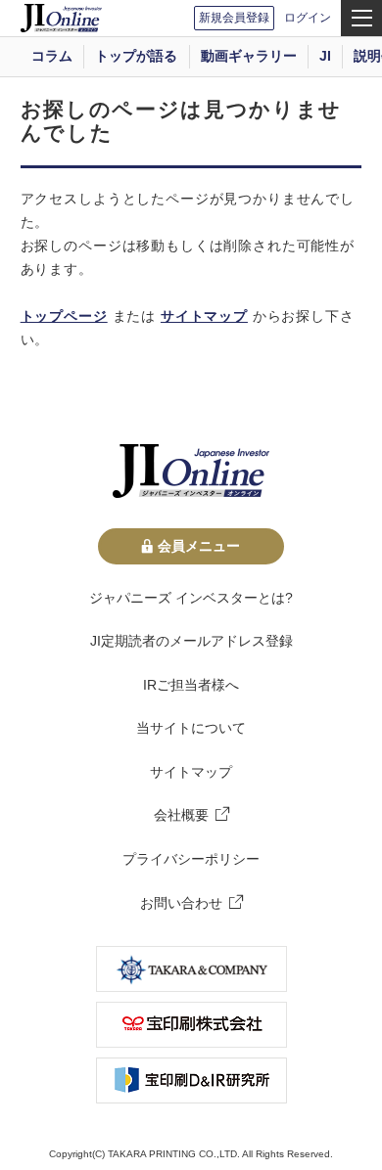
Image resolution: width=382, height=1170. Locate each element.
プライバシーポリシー (191, 859)
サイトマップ (204, 316)
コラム (51, 56)
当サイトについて (191, 728)
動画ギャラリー (249, 56)
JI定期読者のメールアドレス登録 (191, 641)
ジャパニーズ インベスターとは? (191, 598)
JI (325, 56)
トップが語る (136, 56)
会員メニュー (199, 546)
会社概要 (181, 815)
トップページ (64, 316)
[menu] (361, 18)
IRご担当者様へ (191, 685)
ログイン (307, 17)
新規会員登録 (234, 17)
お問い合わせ (181, 903)
